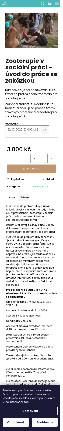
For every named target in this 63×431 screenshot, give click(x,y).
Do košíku (33, 168)
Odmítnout (15, 422)
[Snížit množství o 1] (35, 158)
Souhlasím (45, 422)
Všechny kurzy (39, 186)
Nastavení (30, 411)
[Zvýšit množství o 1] (51, 158)
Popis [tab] (12, 197)
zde (26, 402)
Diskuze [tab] (24, 197)
